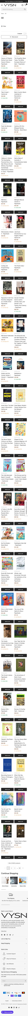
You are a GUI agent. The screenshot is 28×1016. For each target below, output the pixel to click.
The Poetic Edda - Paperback (19, 266)
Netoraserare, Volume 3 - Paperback (7, 233)
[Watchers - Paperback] (7, 189)
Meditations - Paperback (18, 374)
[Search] (25, 9)
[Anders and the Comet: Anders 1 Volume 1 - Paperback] (7, 363)
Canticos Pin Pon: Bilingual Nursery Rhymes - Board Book (20, 128)
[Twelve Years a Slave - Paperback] (20, 831)
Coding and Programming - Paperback (5, 267)
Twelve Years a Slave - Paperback (20, 842)
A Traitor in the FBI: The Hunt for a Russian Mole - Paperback (6, 512)
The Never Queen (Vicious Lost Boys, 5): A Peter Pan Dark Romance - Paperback (7, 443)
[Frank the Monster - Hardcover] (7, 116)
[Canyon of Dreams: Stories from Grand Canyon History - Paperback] (7, 48)
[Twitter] (5, 935)
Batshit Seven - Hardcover (18, 810)
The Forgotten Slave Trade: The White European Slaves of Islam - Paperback (20, 61)
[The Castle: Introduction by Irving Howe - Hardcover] (7, 631)
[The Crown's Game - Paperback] (7, 665)
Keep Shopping (5, 943)
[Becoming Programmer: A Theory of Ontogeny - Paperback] (7, 765)
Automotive (14, 886)
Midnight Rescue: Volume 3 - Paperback (19, 201)
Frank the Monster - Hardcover (6, 127)
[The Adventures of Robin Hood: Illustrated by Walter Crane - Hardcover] (20, 665)
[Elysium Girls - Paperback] (7, 699)
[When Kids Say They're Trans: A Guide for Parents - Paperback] (20, 765)
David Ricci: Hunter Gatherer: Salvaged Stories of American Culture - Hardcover (20, 512)
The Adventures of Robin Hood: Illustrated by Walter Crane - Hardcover (20, 678)
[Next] (23, 868)
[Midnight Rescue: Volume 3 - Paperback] (20, 189)
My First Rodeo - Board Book (6, 544)
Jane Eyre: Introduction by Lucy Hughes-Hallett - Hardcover (20, 234)
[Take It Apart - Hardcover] (7, 82)
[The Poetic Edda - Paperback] (20, 255)
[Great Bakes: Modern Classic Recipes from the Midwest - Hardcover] (20, 395)
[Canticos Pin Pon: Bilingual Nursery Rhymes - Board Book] (20, 116)
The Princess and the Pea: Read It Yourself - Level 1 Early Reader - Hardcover (20, 478)
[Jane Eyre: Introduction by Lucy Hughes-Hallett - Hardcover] (20, 221)
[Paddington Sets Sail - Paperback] (20, 533)
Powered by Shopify (22, 1004)
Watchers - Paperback (4, 200)
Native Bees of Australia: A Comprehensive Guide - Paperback (20, 161)
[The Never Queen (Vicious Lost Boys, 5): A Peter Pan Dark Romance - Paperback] (7, 429)
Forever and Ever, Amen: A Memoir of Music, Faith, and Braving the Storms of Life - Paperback (7, 845)
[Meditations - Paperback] (20, 363)
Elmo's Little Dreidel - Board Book (7, 610)
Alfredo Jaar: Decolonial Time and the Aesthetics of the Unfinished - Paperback (20, 577)
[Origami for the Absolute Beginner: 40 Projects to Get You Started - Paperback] (20, 429)
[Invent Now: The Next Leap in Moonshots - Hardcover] (7, 395)
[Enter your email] (25, 981)
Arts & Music (5, 886)
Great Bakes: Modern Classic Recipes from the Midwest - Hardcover (20, 408)
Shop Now (21, 1)
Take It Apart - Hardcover (5, 93)
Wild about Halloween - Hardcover (7, 336)
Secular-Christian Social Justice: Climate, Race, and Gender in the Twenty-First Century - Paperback (20, 302)
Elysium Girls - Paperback (5, 710)
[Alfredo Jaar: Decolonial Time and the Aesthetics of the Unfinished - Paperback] (20, 563)
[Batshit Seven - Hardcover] (20, 799)
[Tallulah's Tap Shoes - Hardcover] (7, 729)
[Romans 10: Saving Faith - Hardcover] (20, 699)
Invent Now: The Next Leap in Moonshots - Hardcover (7, 407)
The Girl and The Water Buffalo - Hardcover (6, 811)
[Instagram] (8, 935)
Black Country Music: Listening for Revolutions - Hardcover (20, 95)
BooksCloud (4, 56)
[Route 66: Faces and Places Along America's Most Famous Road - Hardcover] (7, 563)
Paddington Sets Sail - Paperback (20, 544)
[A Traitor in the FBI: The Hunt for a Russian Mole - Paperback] (7, 499)
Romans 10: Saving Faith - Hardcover (19, 710)
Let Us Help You (5, 939)
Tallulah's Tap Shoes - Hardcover (7, 740)
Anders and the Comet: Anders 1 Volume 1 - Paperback (7, 375)
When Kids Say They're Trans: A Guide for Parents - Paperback (19, 778)
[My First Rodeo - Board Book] (7, 533)
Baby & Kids (23, 886)
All (5, 13)
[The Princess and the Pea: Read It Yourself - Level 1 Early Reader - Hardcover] (20, 465)
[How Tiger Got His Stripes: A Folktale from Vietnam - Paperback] (20, 631)
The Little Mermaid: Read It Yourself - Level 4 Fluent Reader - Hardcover (7, 478)
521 (20, 868)
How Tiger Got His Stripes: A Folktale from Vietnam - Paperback (19, 644)
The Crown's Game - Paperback (7, 676)
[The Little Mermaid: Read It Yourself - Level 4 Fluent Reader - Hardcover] (7, 465)
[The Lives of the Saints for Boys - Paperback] (20, 599)
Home (2, 13)
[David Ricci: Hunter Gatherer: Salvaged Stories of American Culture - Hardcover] (20, 499)
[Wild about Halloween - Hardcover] (7, 325)
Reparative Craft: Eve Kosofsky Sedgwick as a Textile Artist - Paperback (7, 300)
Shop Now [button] (3, 931)
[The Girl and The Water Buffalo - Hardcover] (7, 799)
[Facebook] (2, 935)
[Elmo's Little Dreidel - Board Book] (7, 599)
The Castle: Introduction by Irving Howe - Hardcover (7, 643)
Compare (19, 33)
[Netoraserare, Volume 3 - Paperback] (7, 221)
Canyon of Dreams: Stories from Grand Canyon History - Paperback (6, 61)
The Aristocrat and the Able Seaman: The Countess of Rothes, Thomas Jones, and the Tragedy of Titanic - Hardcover (20, 340)
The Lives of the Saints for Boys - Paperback (19, 611)
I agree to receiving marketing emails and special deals (14, 984)
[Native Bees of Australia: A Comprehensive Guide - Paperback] (20, 148)
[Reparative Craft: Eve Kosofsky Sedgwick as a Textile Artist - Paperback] (7, 287)
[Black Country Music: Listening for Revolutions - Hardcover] (20, 82)
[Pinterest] (10, 935)
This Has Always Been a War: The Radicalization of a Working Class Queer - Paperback (20, 743)
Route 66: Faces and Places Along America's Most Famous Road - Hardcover (7, 577)
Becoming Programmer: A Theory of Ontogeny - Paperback (7, 777)
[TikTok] (13, 935)
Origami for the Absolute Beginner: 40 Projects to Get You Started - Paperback (20, 442)
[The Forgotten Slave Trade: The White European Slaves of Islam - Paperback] (20, 48)
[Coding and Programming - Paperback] (7, 255)
